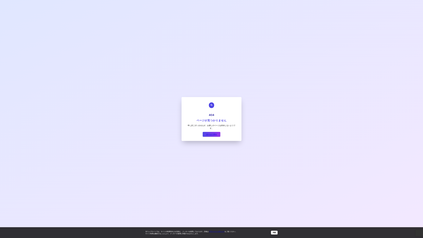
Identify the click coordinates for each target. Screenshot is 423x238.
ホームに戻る (211, 134)
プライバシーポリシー (216, 231)
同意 (274, 232)
